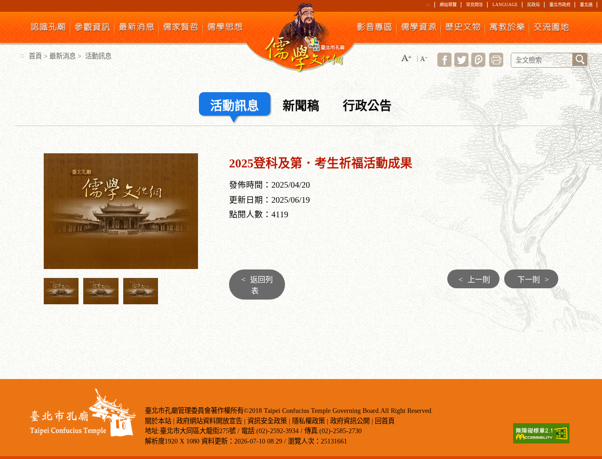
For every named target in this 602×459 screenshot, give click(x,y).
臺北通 (586, 4)
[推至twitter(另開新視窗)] (461, 64)
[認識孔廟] (48, 29)
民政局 (533, 4)
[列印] (496, 64)
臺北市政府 (559, 4)
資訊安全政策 (267, 421)
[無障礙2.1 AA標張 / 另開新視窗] (541, 441)
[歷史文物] (463, 29)
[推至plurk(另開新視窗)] (478, 64)
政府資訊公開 (350, 421)
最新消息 (62, 56)
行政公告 (367, 106)
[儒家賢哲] (180, 29)
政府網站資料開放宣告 (209, 421)
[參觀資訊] (92, 29)
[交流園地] (551, 29)
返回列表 (257, 285)
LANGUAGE (505, 4)
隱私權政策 (308, 421)
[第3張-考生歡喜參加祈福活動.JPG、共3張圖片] (140, 301)
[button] (406, 59)
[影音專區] (374, 29)
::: (428, 4)
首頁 (35, 56)
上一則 (474, 280)
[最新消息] (136, 29)
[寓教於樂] (507, 29)
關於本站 (158, 421)
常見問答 (474, 4)
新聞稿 (301, 106)
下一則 (533, 280)
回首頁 (385, 421)
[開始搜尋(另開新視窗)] (579, 59)
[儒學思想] (225, 29)
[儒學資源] (418, 29)
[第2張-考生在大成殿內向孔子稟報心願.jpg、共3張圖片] (101, 301)
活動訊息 (234, 106)
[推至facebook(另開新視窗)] (444, 64)
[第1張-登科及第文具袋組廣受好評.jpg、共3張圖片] (61, 301)
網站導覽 (448, 4)
